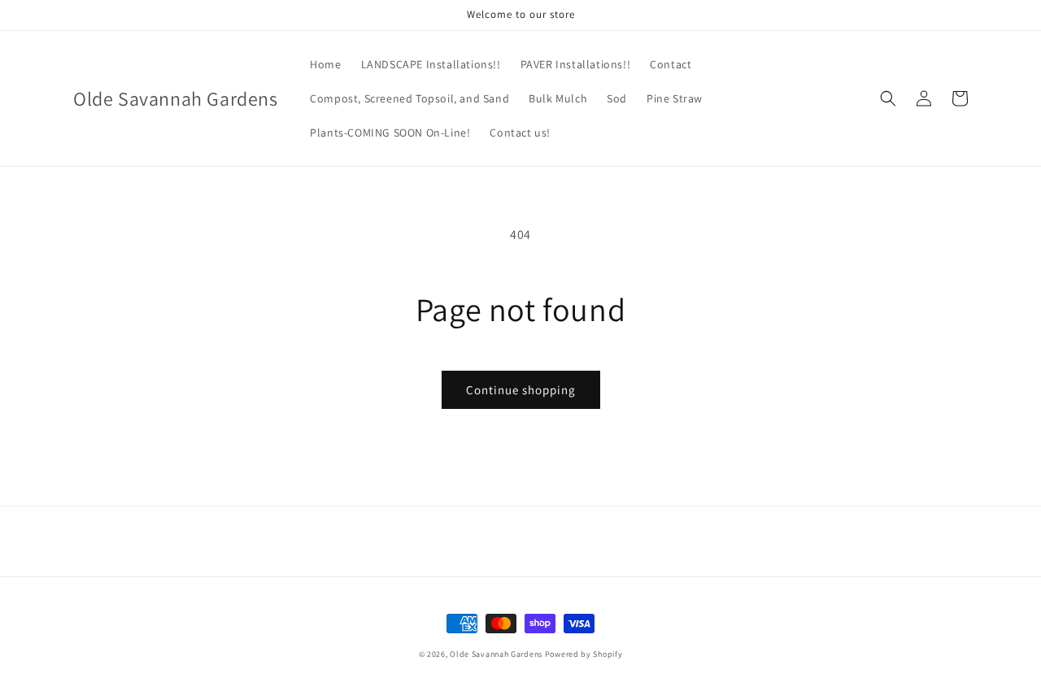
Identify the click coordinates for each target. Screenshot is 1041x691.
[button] (888, 98)
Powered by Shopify (584, 654)
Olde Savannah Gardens (496, 654)
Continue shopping (521, 390)
